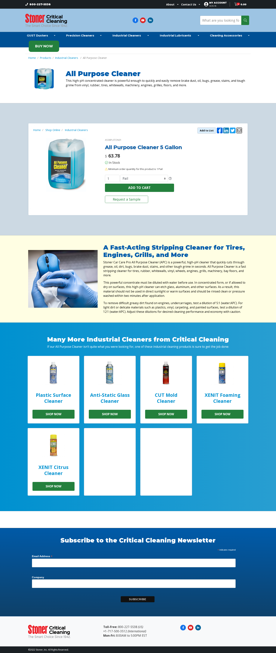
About (170, 4)
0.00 (243, 4)
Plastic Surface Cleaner (53, 398)
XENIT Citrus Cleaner (53, 470)
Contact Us (188, 4)
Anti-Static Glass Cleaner (110, 398)
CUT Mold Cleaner (166, 398)
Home (32, 58)
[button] (218, 4)
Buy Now (44, 46)
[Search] (245, 20)
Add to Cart (139, 187)
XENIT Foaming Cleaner (223, 398)
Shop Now (53, 414)
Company (38, 577)
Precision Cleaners (80, 35)
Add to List (207, 130)
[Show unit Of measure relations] (170, 178)
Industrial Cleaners (127, 35)
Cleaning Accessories (226, 35)
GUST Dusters (37, 35)
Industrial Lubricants (176, 35)
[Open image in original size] (46, 20)
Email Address (42, 556)
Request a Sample (126, 199)
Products (45, 58)
